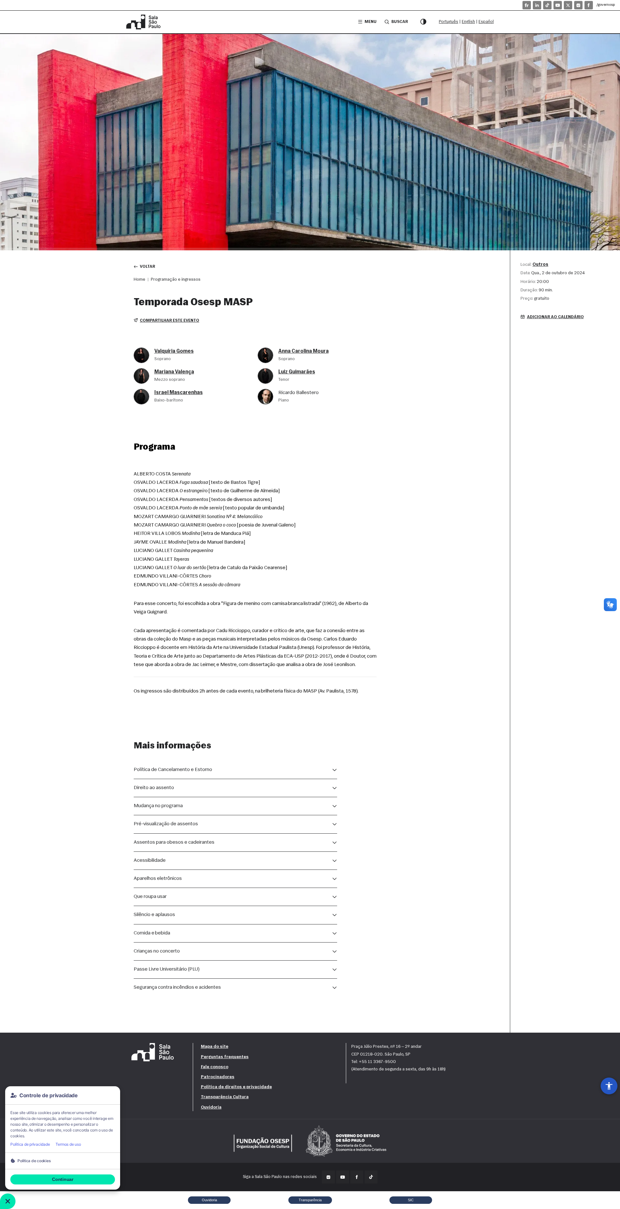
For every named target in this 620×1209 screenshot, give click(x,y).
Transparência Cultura (225, 1097)
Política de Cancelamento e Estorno (173, 769)
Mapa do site (214, 1046)
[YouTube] (558, 5)
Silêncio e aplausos (154, 914)
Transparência (310, 1200)
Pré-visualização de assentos (166, 824)
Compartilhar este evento (169, 320)
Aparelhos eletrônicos (158, 878)
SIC (411, 1200)
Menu (371, 22)
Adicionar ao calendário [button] (555, 317)
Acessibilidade (150, 860)
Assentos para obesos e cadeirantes (174, 842)
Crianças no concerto (157, 951)
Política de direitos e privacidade (236, 1087)
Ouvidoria (211, 1107)
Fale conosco (214, 1067)
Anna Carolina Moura (303, 351)
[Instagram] (578, 5)
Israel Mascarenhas (178, 392)
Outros (540, 264)
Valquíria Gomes (174, 351)
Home (139, 279)
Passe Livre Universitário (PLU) (167, 969)
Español (486, 22)
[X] (568, 5)
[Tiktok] (547, 5)
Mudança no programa (158, 805)
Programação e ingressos (176, 279)
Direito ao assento (154, 787)
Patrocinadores (217, 1077)
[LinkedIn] (537, 5)
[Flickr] (527, 5)
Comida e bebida (152, 933)
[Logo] (144, 22)
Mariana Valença (174, 372)
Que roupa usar (150, 896)
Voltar (147, 267)
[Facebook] (589, 5)
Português (448, 22)
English (468, 22)
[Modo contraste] (423, 22)
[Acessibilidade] (609, 1086)
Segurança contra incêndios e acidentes (177, 987)
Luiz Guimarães (296, 372)
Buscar (399, 22)
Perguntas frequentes (225, 1057)
